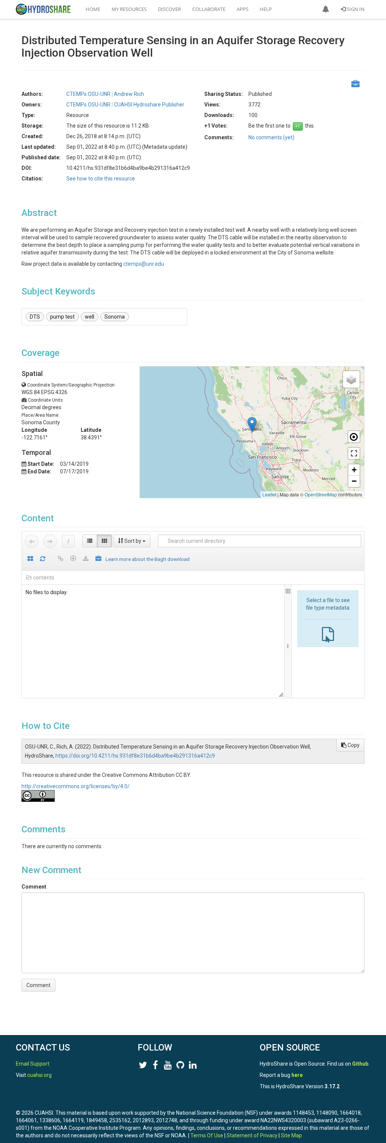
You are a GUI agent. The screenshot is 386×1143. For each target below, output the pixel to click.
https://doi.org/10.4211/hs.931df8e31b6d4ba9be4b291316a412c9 (135, 756)
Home (93, 9)
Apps (242, 9)
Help (266, 9)
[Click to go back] (31, 541)
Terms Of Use (206, 1135)
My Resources (129, 9)
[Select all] (30, 559)
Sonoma (114, 317)
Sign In (355, 9)
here (297, 1075)
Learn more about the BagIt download (148, 559)
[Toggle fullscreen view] (354, 453)
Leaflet (269, 494)
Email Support (32, 1064)
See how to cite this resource (100, 179)
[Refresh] (42, 559)
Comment (33, 887)
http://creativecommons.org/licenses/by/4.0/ (75, 786)
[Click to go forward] (50, 541)
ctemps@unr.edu (143, 264)
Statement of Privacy (252, 1135)
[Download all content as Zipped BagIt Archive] (98, 559)
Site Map (291, 1135)
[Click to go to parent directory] (68, 541)
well (89, 317)
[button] (325, 9)
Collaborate (208, 9)
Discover (169, 9)
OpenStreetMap (321, 494)
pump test (62, 317)
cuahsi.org (39, 1075)
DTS (35, 317)
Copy (353, 745)
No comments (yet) (271, 137)
